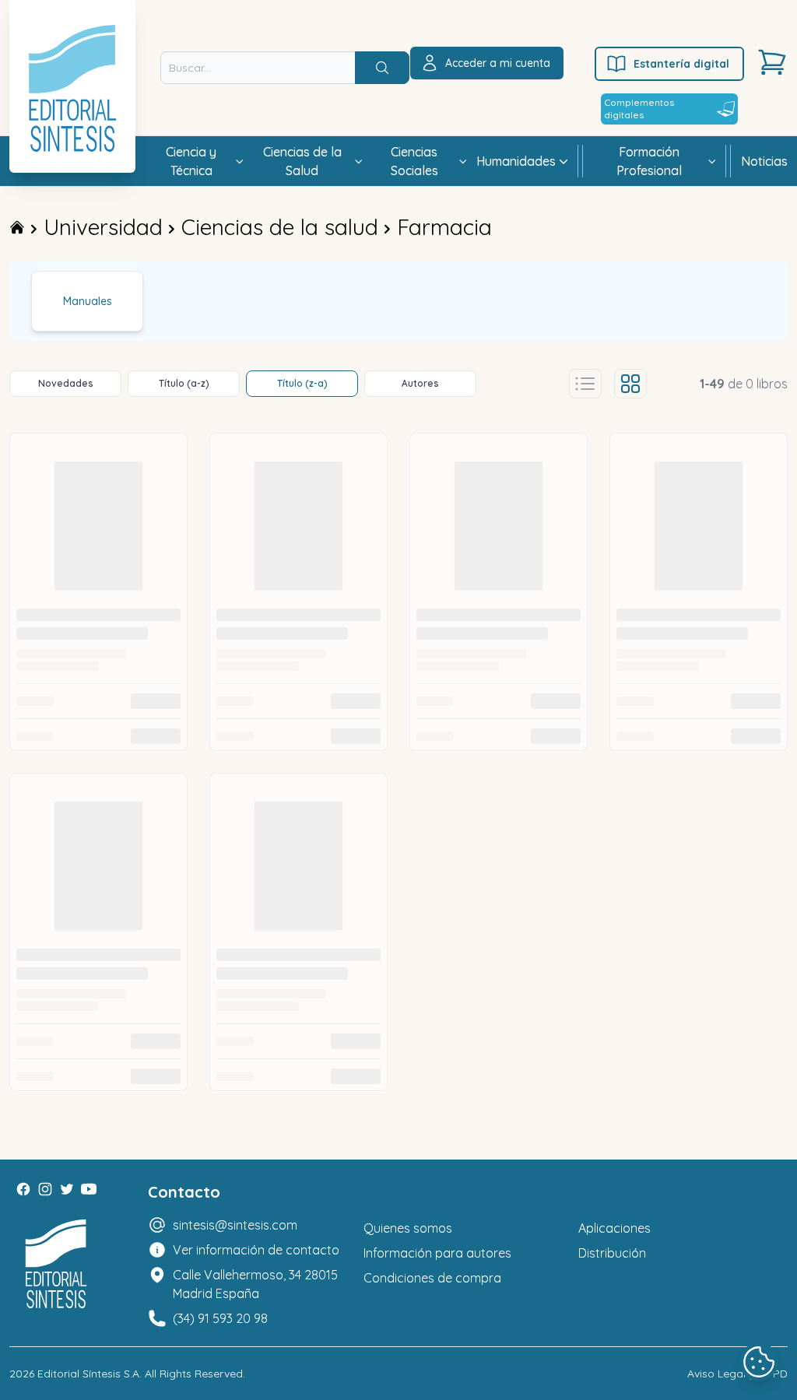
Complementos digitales (639, 108)
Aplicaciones (614, 1228)
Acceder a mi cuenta (497, 63)
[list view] (585, 383)
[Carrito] (772, 62)
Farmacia (444, 226)
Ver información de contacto (256, 1250)
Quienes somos (407, 1228)
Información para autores (437, 1253)
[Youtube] (89, 1189)
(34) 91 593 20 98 (220, 1318)
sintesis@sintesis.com (235, 1225)
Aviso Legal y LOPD (737, 1374)
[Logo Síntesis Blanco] (56, 1264)
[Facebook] (23, 1189)
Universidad (103, 226)
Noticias (764, 161)
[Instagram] (45, 1189)
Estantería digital (681, 64)
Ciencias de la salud (279, 226)
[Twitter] (67, 1189)
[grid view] (630, 383)
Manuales (87, 301)
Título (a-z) (184, 383)
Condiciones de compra (432, 1278)
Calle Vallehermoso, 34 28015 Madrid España (255, 1284)
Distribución (612, 1253)
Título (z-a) (302, 383)
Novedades (65, 383)
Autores (420, 383)
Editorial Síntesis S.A (88, 1374)
